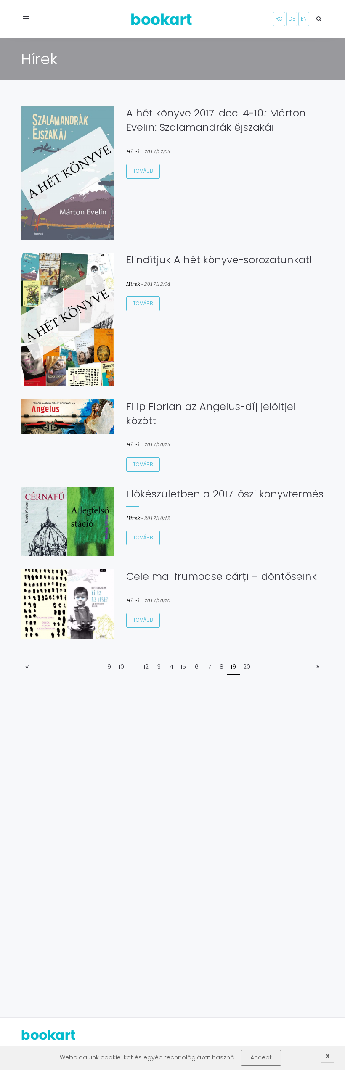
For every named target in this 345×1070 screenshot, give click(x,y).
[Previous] (27, 667)
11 (133, 667)
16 (196, 667)
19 (233, 667)
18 (220, 667)
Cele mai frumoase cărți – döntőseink (221, 576)
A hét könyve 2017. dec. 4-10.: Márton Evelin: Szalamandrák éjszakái (216, 120)
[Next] (317, 667)
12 (146, 667)
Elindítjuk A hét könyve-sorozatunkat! (219, 260)
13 (158, 667)
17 (208, 667)
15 (183, 667)
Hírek (133, 152)
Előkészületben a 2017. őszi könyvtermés (225, 494)
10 (121, 667)
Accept (261, 1057)
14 (170, 667)
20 (246, 667)
